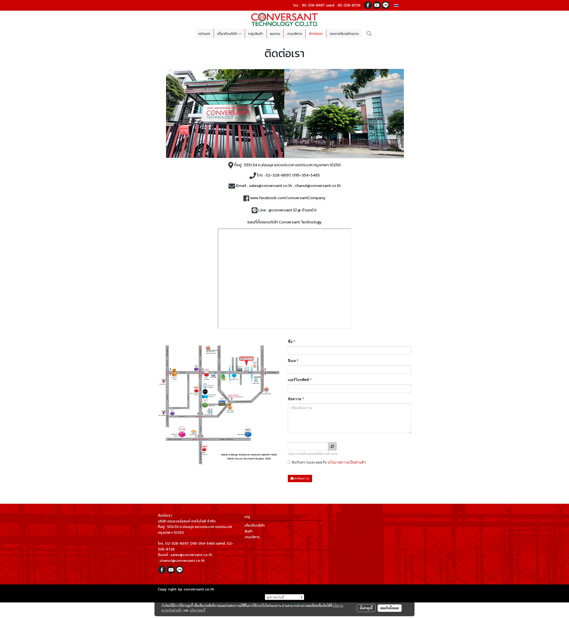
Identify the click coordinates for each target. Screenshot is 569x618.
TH (402, 5)
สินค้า (248, 531)
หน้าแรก (204, 33)
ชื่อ (291, 341)
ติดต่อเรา (316, 33)
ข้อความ (296, 399)
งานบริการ (294, 33)
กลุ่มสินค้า (255, 33)
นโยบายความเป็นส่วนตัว (347, 462)
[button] (369, 33)
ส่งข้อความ (301, 478)
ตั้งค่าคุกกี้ (366, 608)
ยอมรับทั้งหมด (389, 608)
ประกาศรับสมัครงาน (344, 33)
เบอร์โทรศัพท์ (299, 380)
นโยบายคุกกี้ (197, 610)
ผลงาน (275, 33)
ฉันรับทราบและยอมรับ (328, 462)
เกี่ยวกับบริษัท (227, 33)
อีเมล (293, 361)
